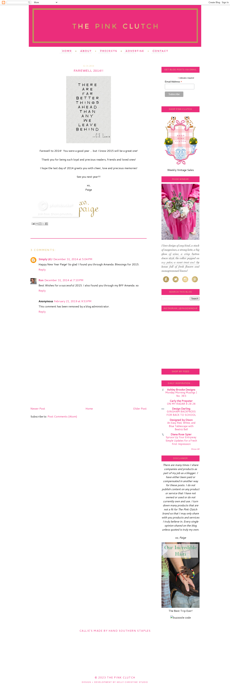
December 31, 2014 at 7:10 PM (63, 280)
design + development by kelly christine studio (115, 682)
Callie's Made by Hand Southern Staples (115, 631)
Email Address (173, 81)
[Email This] (37, 223)
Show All (195, 449)
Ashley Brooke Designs (181, 389)
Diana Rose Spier (181, 434)
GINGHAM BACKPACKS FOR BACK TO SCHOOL (181, 413)
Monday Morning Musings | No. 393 (181, 394)
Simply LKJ (45, 259)
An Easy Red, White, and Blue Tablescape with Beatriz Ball (181, 426)
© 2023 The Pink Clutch (115, 677)
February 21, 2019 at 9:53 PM (72, 301)
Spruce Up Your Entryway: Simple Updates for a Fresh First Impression (181, 440)
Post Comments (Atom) (62, 416)
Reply (42, 269)
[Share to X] (43, 223)
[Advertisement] (55, 382)
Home (89, 408)
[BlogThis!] (40, 223)
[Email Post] (33, 224)
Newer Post (37, 408)
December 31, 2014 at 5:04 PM (72, 259)
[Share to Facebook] (46, 223)
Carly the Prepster (181, 401)
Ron (41, 280)
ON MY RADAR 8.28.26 (181, 404)
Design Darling (181, 408)
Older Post (140, 408)
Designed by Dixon (181, 420)
